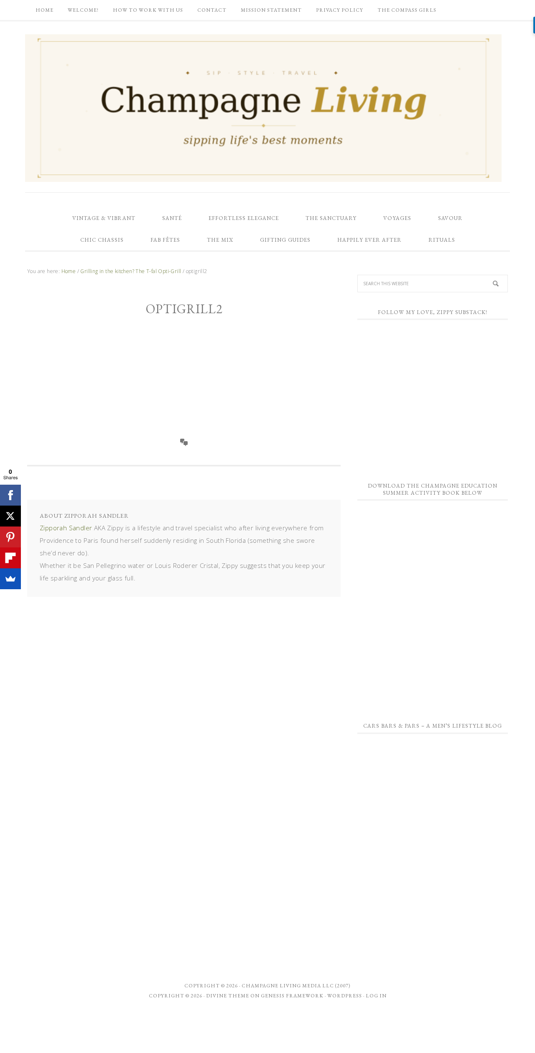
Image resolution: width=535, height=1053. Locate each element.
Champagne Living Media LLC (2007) (296, 985)
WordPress (344, 995)
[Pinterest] (10, 536)
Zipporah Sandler (66, 528)
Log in (376, 995)
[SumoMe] (10, 578)
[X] (10, 516)
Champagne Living (263, 108)
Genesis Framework (292, 995)
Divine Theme (227, 995)
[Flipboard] (10, 557)
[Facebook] (10, 495)
